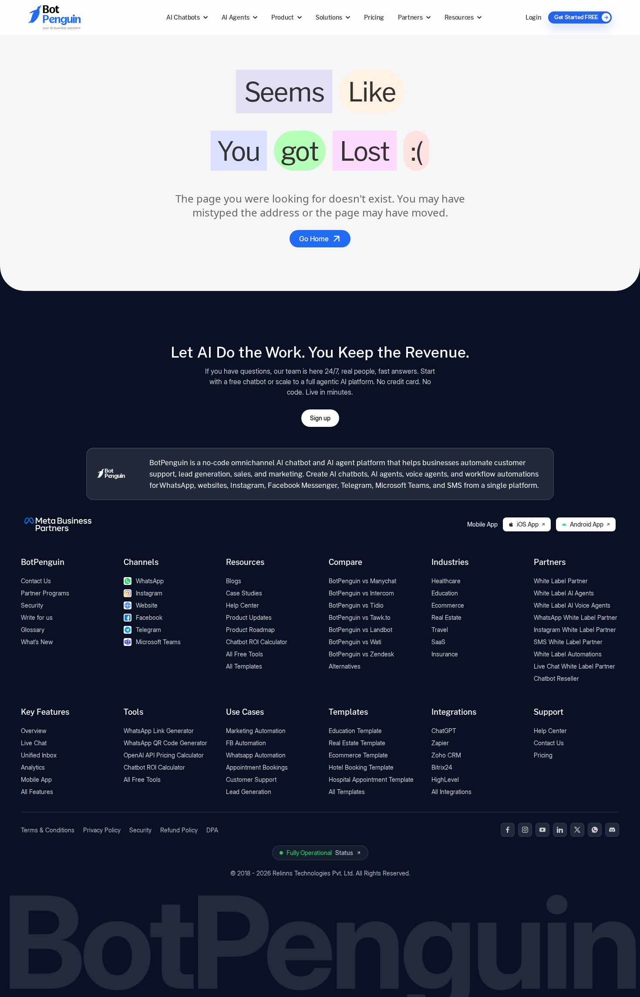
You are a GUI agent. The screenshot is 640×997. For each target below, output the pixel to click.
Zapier (440, 743)
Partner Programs (45, 593)
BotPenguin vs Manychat (362, 581)
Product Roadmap (250, 629)
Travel (439, 629)
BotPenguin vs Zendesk (361, 654)
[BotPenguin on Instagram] (525, 830)
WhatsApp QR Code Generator (165, 743)
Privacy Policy (102, 830)
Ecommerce (447, 605)
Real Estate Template (357, 743)
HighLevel (445, 779)
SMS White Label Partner (568, 642)
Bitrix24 (441, 767)
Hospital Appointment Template (371, 779)
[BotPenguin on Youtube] (542, 830)
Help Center (242, 605)
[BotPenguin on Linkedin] (560, 830)
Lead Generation (248, 791)
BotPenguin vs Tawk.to (360, 617)
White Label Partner (561, 581)
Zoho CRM (446, 755)
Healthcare (446, 581)
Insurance (444, 654)
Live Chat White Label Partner (574, 666)
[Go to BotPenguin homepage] (75, 17)
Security (32, 605)
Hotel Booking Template (361, 767)
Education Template (355, 730)
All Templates (244, 666)
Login (533, 17)
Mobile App (36, 779)
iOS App (528, 524)
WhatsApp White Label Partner (575, 617)
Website (147, 605)
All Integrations (451, 791)
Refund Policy (179, 830)
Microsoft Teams (158, 642)
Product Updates (249, 617)
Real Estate (446, 617)
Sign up (320, 418)
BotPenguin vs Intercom (361, 593)
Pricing (374, 17)
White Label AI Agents (564, 593)
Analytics (33, 767)
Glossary (32, 629)
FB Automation (246, 743)
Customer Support (251, 779)
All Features (37, 791)
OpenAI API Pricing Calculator (164, 755)
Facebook (149, 617)
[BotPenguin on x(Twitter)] (577, 830)
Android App (586, 524)
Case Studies (244, 593)
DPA (212, 830)
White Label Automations (568, 654)
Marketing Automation (256, 730)
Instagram (149, 593)
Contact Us (36, 581)
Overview (34, 730)
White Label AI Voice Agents (572, 605)
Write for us (37, 617)
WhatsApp (150, 581)
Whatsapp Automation (256, 755)
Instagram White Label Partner (575, 629)
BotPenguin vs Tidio (356, 605)
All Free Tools (244, 654)
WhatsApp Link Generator (159, 730)
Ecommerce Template (358, 755)
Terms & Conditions (47, 830)
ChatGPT (443, 730)
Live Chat (34, 743)
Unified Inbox (39, 755)
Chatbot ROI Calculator (256, 642)
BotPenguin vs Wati (355, 642)
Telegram (148, 629)
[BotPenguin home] (111, 474)
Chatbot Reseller (556, 678)
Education (444, 593)
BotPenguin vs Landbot (360, 629)
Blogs (233, 581)
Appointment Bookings (257, 767)
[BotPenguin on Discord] (612, 830)
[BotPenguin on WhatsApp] (595, 830)
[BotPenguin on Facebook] (508, 830)
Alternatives (344, 666)
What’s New (37, 642)
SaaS (438, 642)
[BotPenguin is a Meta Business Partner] (57, 524)
